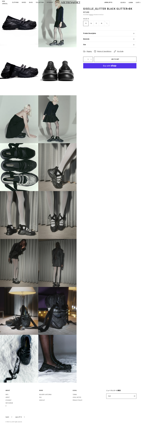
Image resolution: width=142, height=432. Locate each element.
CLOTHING (15, 2)
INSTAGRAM (9, 403)
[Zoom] (19, 71)
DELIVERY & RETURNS (45, 394)
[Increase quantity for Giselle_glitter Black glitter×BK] (91, 59)
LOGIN (131, 2)
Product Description (89, 33)
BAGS (31, 2)
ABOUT (8, 390)
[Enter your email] (134, 396)
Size (84, 44)
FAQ (40, 397)
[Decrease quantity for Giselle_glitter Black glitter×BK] (85, 59)
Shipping (91, 14)
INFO (57, 2)
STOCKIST (50, 2)
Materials (86, 39)
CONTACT (42, 400)
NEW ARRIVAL (5, 2)
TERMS (75, 394)
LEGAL (75, 390)
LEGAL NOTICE (77, 397)
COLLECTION (40, 2)
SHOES (24, 2)
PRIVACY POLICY (77, 400)
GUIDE (41, 390)
